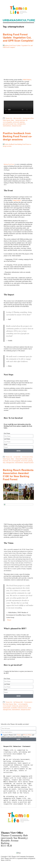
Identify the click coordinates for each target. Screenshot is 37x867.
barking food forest (20, 120)
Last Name (7, 439)
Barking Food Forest (9, 164)
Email (5, 444)
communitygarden (7, 122)
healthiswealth (6, 708)
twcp (15, 124)
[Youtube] (17, 827)
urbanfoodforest (7, 126)
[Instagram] (13, 827)
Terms (19, 735)
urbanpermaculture (16, 126)
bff (26, 120)
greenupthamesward (8, 124)
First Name (7, 433)
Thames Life (8, 118)
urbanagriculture (21, 124)
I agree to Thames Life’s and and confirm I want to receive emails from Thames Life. (17, 736)
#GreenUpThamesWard (22, 459)
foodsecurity (15, 706)
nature (29, 708)
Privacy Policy (27, 735)
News (12, 120)
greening (22, 122)
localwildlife (14, 708)
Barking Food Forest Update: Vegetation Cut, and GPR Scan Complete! (18, 37)
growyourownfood (23, 706)
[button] (31, 2)
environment (16, 122)
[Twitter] (8, 827)
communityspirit (7, 706)
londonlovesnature (22, 708)
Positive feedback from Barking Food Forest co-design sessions (17, 136)
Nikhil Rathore (27, 79)
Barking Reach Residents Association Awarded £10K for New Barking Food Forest (18, 474)
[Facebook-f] (3, 827)
